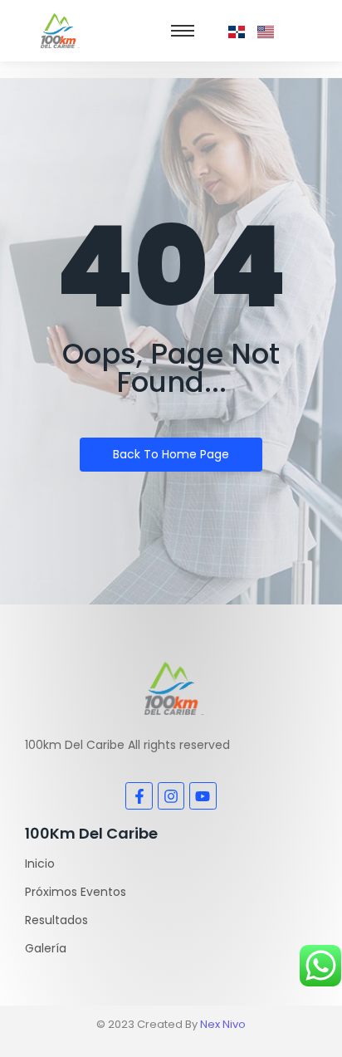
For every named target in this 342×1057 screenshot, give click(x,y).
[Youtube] (202, 795)
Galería (45, 948)
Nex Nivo (223, 1024)
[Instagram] (171, 795)
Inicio (40, 863)
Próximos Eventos (75, 891)
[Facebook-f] (138, 795)
